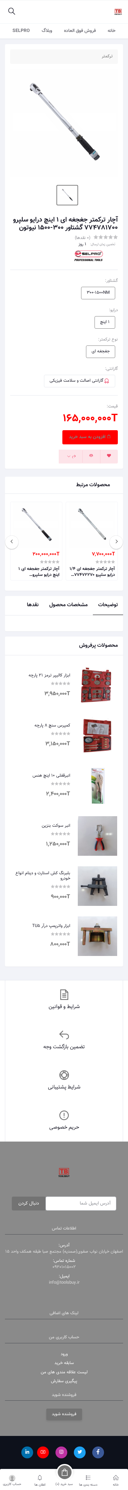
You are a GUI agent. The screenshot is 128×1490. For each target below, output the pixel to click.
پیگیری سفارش (64, 1381)
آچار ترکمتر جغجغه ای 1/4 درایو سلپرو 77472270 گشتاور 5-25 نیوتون (92, 572)
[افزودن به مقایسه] (91, 456)
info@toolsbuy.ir (64, 1282)
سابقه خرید (64, 1363)
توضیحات (108, 605)
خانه (112, 31)
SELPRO (21, 31)
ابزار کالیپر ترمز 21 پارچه (49, 675)
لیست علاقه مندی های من (64, 1372)
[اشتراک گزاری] (71, 456)
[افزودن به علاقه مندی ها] (109, 456)
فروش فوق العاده (80, 31)
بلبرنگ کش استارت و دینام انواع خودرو (42, 876)
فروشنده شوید (64, 1414)
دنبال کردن (28, 1203)
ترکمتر (107, 56)
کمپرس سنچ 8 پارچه (52, 726)
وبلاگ (47, 31)
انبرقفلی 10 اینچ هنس (51, 776)
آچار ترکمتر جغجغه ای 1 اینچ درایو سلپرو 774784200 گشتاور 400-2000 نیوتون (37, 572)
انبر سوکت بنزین (56, 826)
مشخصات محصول (68, 605)
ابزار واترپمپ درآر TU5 (51, 926)
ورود (64, 1354)
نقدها (33, 605)
